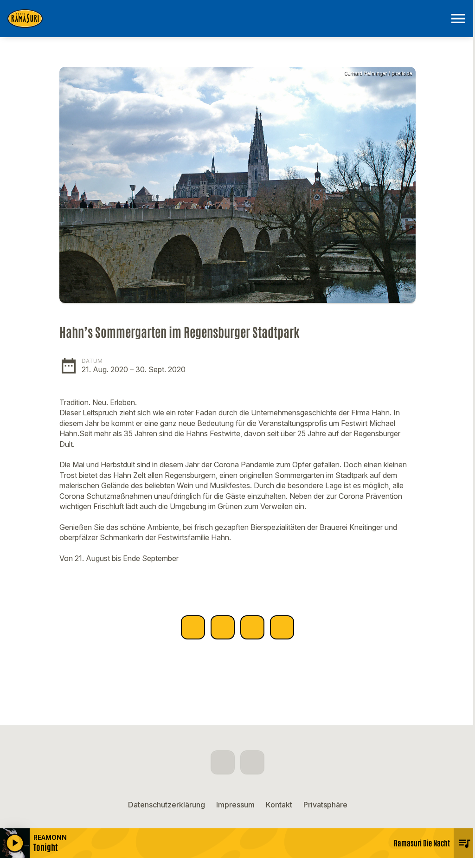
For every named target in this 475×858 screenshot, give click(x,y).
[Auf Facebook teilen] (193, 627)
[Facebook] (223, 762)
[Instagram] (252, 762)
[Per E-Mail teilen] (282, 627)
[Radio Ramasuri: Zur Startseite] (226, 18)
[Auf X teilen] (223, 627)
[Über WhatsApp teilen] (252, 627)
